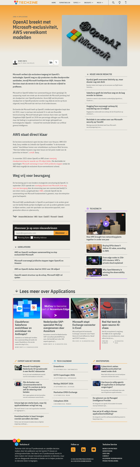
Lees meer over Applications (47, 291)
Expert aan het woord (29, 361)
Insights (87, 3)
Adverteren (107, 451)
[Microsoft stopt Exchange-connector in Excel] (84, 308)
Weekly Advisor (40, 237)
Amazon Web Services (25, 216)
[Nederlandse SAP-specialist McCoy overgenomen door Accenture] (55, 308)
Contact (105, 456)
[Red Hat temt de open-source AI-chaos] (113, 308)
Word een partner (109, 449)
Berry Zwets (19, 347)
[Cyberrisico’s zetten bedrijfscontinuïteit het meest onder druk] (96, 371)
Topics (76, 3)
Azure (40, 216)
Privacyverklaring (110, 461)
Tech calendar (64, 361)
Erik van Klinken (105, 342)
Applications (23, 17)
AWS (35, 216)
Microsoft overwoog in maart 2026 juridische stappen (42, 164)
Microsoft (54, 216)
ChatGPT (46, 216)
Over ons (106, 453)
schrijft (31, 152)
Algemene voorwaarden (112, 458)
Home (54, 3)
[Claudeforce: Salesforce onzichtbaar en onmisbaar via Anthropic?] (26, 308)
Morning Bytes (24, 237)
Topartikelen (64, 3)
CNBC (41, 191)
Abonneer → (61, 233)
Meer (99, 3)
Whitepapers (102, 361)
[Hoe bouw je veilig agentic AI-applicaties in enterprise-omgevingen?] (96, 387)
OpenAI (60, 216)
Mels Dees (76, 341)
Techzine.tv (95, 208)
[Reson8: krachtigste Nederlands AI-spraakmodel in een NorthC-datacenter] (18, 371)
